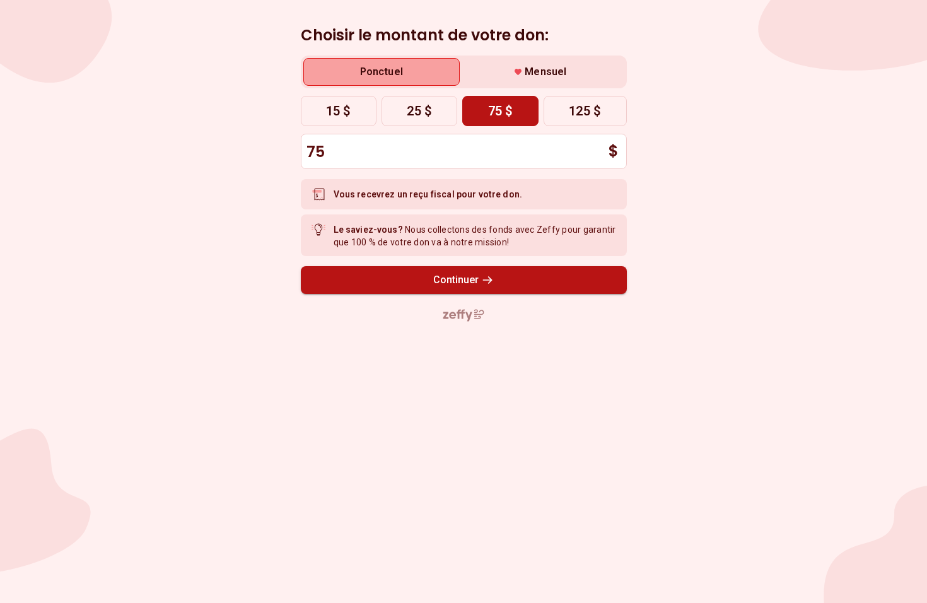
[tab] (381, 72)
